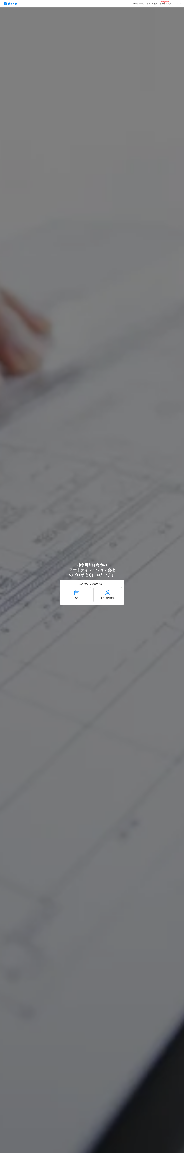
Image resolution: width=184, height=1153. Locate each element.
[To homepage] (10, 3)
